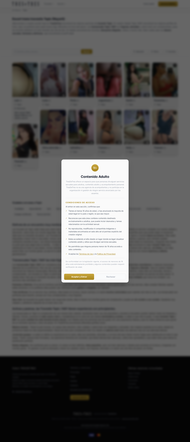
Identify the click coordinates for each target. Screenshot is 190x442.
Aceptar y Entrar (79, 277)
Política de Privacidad (106, 254)
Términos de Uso (86, 254)
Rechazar (110, 277)
